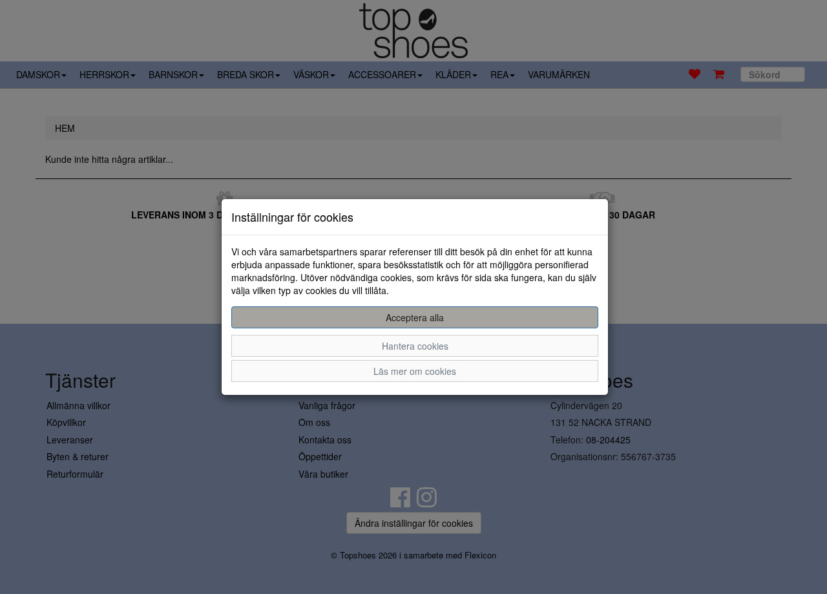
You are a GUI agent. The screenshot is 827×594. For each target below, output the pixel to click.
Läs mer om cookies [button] (414, 371)
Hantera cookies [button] (415, 345)
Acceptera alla (415, 317)
